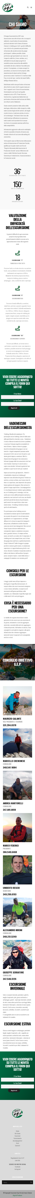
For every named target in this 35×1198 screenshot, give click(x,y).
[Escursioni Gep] (8, 7)
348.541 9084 (10, 767)
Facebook (17, 1167)
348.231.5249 (10, 936)
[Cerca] (28, 7)
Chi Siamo (17, 1133)
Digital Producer (17, 1195)
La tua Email (17, 400)
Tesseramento (17, 1138)
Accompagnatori (17, 1141)
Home (17, 1131)
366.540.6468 (10, 852)
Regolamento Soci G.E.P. (17, 1158)
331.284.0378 (9, 725)
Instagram (17, 1169)
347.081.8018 (9, 809)
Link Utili (17, 1160)
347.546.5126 (9, 979)
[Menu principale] (31, 7)
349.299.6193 (9, 894)
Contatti (17, 1145)
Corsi (17, 1143)
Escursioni (17, 1136)
